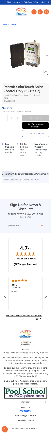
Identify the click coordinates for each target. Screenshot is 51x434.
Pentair (13, 24)
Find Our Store (13, 2)
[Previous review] (5, 296)
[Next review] (46, 296)
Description (7, 174)
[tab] (7, 174)
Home (4, 24)
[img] (25, 254)
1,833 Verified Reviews (25, 258)
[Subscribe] (42, 225)
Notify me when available (35, 125)
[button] (6, 12)
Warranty (39, 174)
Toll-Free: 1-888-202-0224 (36, 2)
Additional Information (24, 174)
